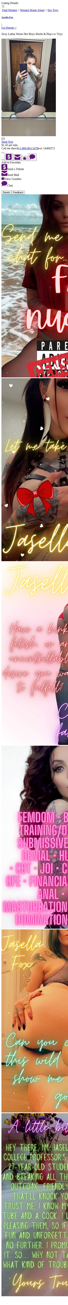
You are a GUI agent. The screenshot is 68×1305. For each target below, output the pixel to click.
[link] (3, 6)
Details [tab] (6, 192)
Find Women (9, 10)
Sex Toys (53, 10)
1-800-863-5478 (29, 148)
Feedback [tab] (18, 192)
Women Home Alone (32, 10)
